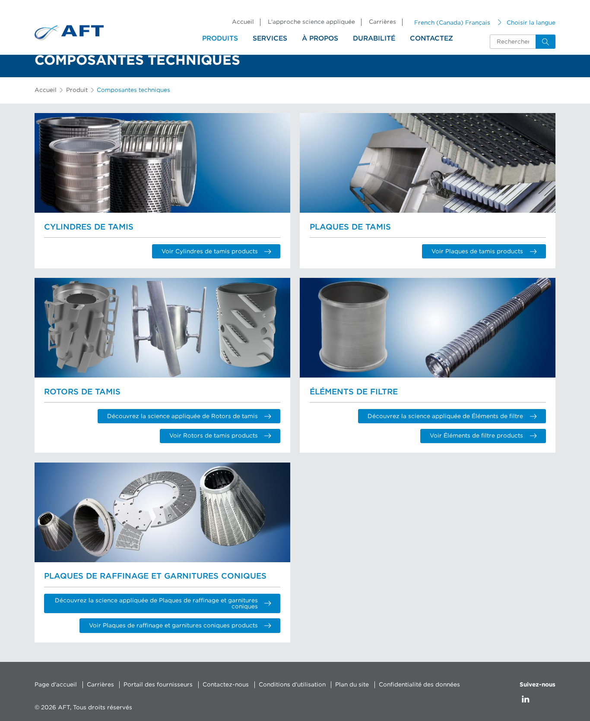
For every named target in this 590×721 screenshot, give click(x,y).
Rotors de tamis (82, 392)
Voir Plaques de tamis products (477, 252)
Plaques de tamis (350, 227)
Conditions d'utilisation (292, 685)
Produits (220, 38)
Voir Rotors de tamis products (213, 436)
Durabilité (374, 38)
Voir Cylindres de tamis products (210, 252)
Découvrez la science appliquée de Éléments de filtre (445, 416)
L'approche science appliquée (311, 22)
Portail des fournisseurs (158, 685)
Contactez (431, 38)
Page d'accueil (56, 685)
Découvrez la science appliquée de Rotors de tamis (182, 416)
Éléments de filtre (354, 392)
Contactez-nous (226, 685)
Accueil (243, 22)
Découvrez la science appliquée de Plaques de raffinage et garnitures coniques (156, 604)
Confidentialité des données (419, 685)
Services (270, 38)
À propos (320, 38)
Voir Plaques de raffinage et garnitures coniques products (173, 626)
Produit (77, 90)
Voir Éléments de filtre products (476, 436)
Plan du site (352, 685)
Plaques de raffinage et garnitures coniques (155, 576)
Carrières (382, 22)
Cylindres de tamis (88, 227)
